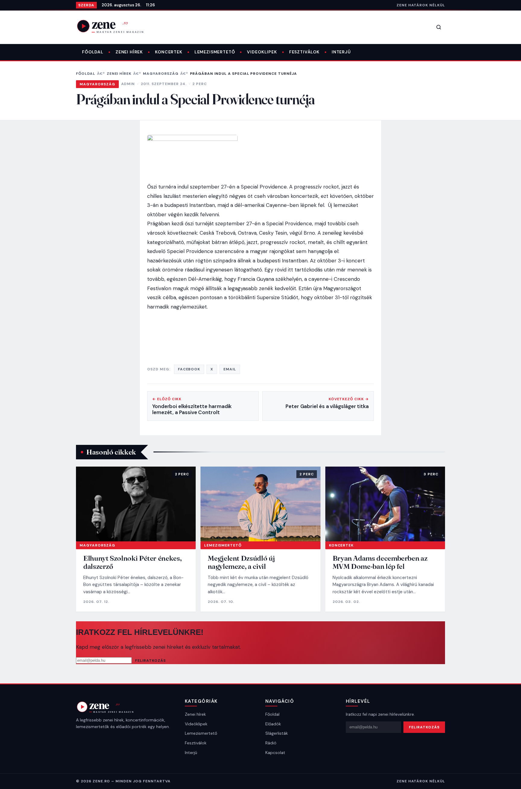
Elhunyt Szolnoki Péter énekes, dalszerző (132, 562)
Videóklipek (196, 724)
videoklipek (262, 52)
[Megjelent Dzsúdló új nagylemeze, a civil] (260, 504)
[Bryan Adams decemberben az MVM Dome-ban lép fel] (385, 504)
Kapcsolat (275, 752)
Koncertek (168, 52)
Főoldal (92, 52)
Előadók (273, 724)
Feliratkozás (150, 660)
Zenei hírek (129, 52)
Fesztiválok (304, 52)
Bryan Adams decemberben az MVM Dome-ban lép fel (380, 562)
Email (229, 369)
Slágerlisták (276, 733)
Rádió (270, 743)
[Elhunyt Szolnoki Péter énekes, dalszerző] (136, 504)
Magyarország (160, 73)
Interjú (341, 52)
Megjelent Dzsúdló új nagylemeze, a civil (241, 562)
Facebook (189, 369)
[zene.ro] (115, 26)
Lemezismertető (214, 52)
